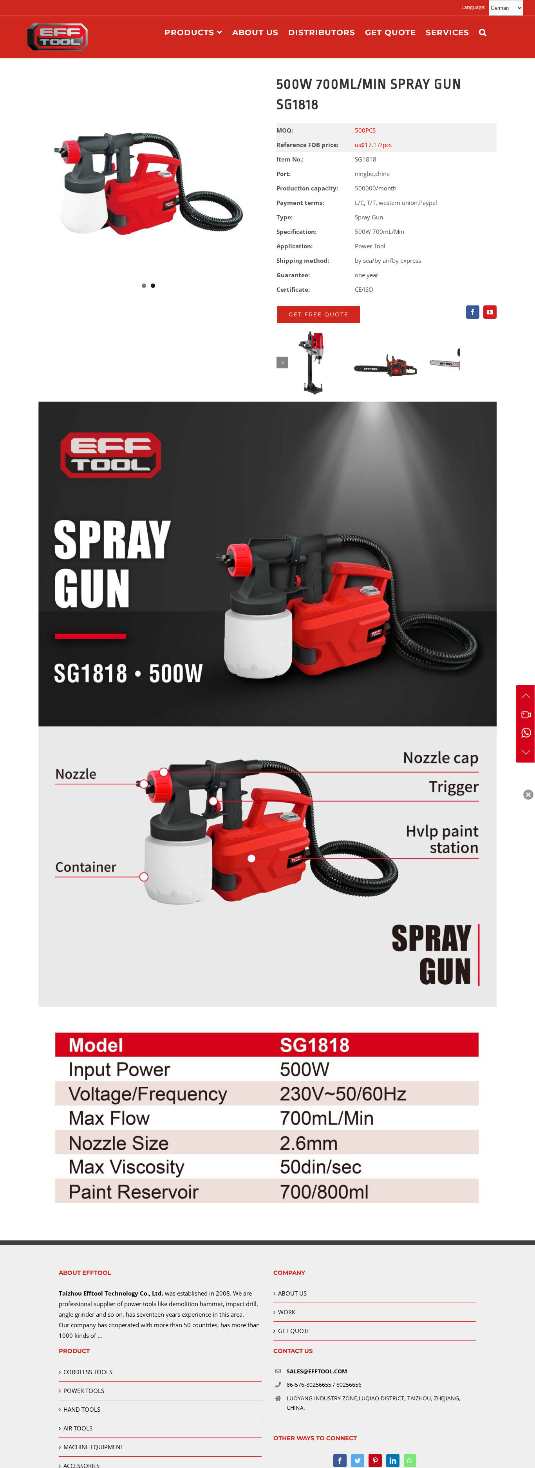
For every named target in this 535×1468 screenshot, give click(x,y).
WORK (286, 1312)
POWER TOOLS (83, 1390)
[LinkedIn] (392, 1460)
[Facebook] (340, 1460)
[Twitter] (357, 1460)
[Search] (483, 32)
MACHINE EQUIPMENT (93, 1447)
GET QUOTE (294, 1331)
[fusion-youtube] (490, 312)
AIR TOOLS (77, 1428)
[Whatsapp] (410, 1460)
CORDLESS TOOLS (87, 1372)
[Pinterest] (375, 1460)
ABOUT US (292, 1293)
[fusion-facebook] (472, 312)
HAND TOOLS (81, 1409)
